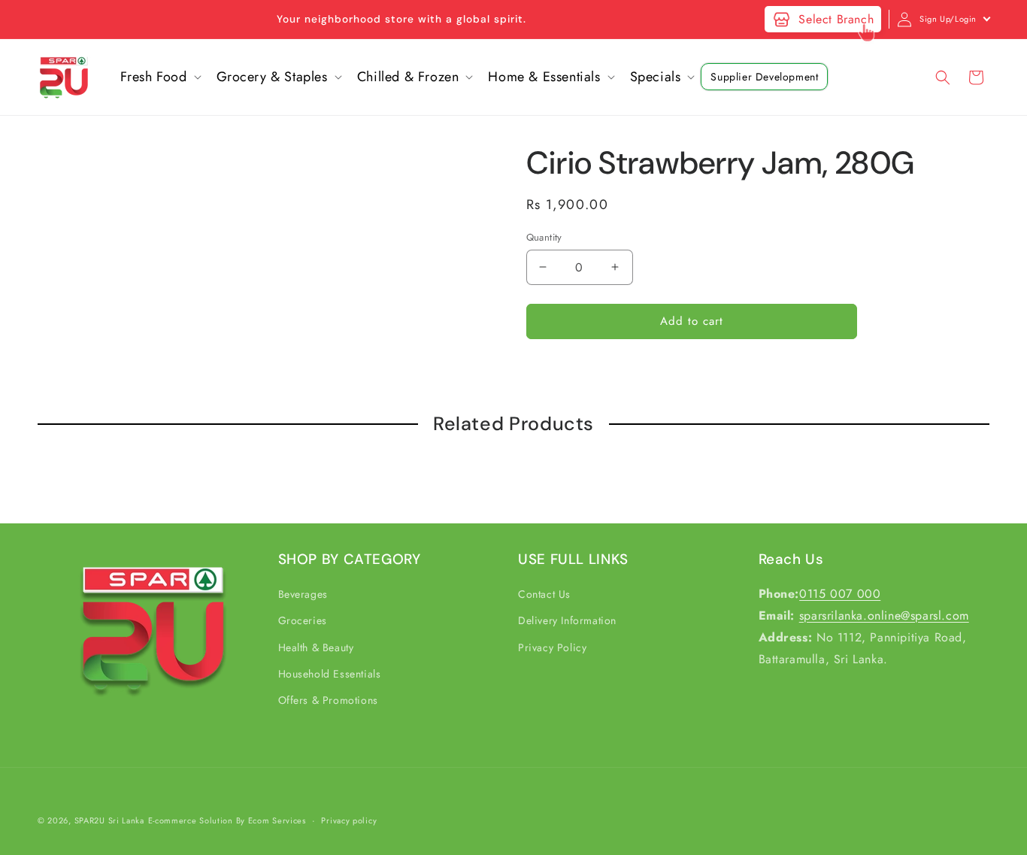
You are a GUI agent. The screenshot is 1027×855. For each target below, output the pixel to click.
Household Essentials (329, 673)
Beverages (303, 594)
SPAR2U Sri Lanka (109, 820)
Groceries (302, 620)
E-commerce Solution (190, 820)
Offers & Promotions (328, 700)
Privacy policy (349, 820)
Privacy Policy (552, 647)
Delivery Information (567, 620)
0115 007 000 (839, 593)
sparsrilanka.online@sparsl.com (884, 615)
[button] (159, 77)
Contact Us (544, 594)
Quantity (544, 237)
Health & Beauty (316, 647)
